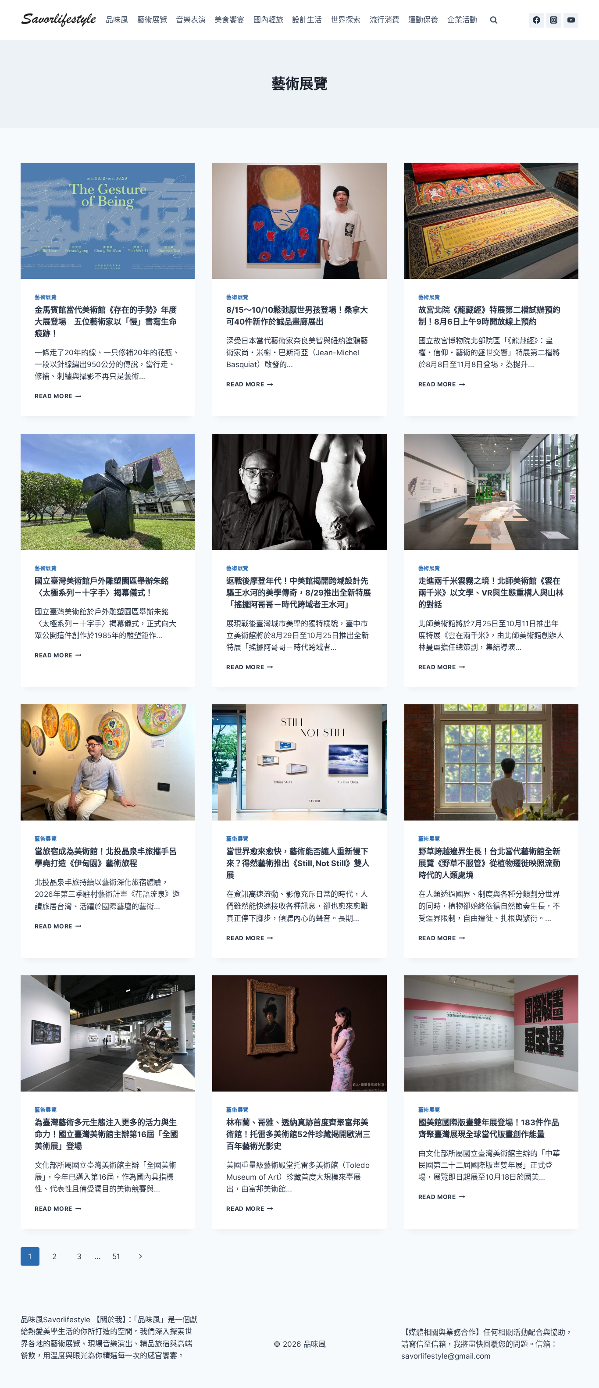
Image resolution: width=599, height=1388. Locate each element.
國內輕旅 (268, 19)
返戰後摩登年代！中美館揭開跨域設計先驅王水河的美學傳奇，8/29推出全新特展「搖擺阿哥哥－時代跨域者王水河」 (298, 592)
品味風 (117, 19)
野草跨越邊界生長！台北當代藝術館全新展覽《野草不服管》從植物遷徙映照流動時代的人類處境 (489, 863)
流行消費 (384, 19)
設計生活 (307, 19)
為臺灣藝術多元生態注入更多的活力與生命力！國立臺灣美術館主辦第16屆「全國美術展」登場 (106, 1134)
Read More (58, 396)
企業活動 (462, 19)
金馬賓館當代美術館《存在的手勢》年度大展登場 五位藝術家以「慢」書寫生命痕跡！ (106, 321)
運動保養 (423, 19)
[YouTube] (570, 20)
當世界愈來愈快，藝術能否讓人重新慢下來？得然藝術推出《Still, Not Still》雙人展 (298, 863)
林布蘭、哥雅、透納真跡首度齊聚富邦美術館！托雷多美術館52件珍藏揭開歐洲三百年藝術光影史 (298, 1134)
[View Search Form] (494, 20)
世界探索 (345, 19)
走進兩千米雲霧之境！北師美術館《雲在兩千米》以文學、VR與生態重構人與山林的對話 (490, 592)
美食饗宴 (229, 19)
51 (116, 1256)
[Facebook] (536, 20)
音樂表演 (191, 19)
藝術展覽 (152, 19)
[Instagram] (553, 20)
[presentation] (108, 221)
